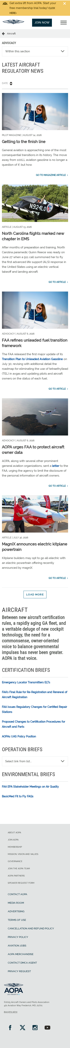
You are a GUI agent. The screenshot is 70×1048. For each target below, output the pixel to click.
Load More (35, 594)
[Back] (4, 33)
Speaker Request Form (21, 883)
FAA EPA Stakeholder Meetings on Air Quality (30, 786)
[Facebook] (10, 1028)
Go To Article (57, 282)
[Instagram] (35, 1028)
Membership (15, 847)
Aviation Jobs (17, 945)
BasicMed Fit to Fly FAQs (17, 796)
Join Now (42, 22)
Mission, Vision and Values (23, 854)
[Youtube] (47, 1028)
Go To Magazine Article (51, 175)
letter (55, 466)
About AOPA (14, 832)
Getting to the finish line (24, 141)
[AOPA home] (13, 23)
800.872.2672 (10, 1012)
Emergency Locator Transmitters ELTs (26, 682)
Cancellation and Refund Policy (31, 928)
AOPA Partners (16, 876)
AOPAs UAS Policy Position (19, 736)
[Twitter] (22, 1028)
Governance (15, 861)
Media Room (16, 902)
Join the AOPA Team (19, 868)
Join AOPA (13, 840)
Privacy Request (19, 971)
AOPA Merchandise (20, 954)
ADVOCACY (9, 43)
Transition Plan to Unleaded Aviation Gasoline (32, 359)
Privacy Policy (18, 937)
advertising (16, 911)
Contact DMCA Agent (22, 962)
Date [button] (5, 83)
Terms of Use (17, 919)
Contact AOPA (17, 894)
